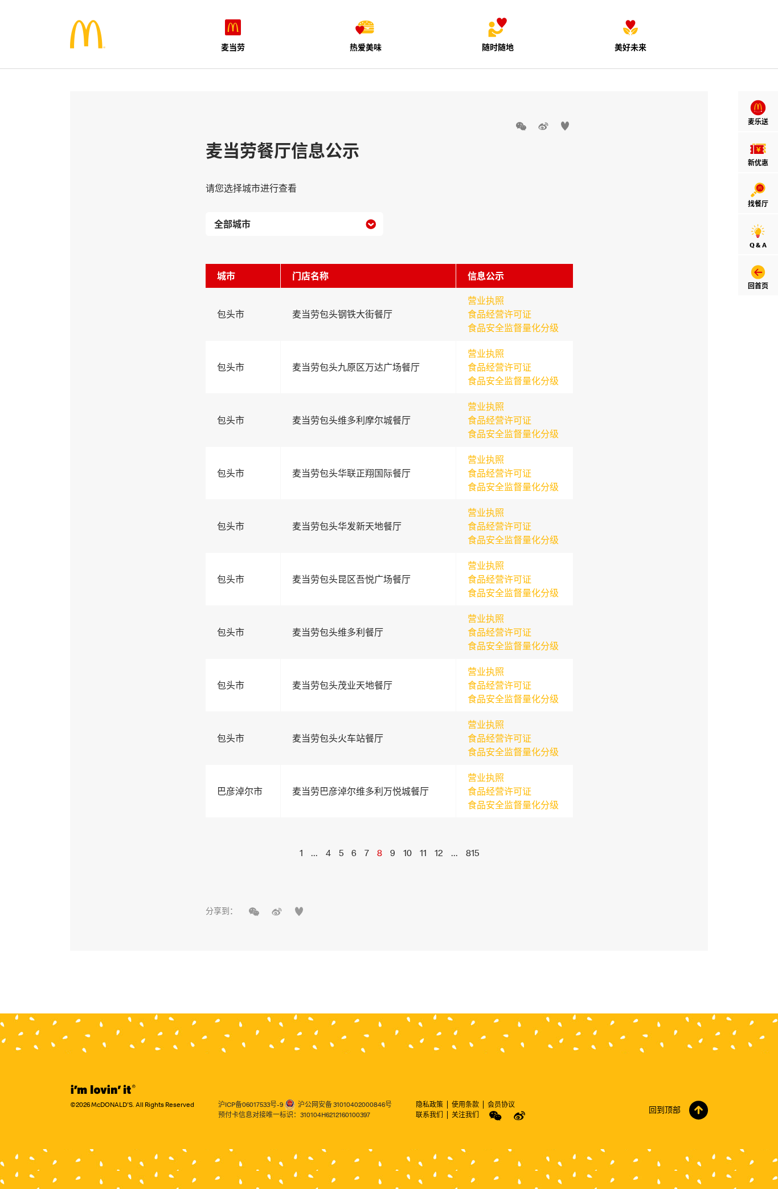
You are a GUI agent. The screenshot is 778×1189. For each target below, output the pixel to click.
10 (407, 852)
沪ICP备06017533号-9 (250, 1104)
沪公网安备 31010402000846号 (345, 1104)
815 (472, 852)
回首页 (758, 286)
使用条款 (465, 1104)
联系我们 (429, 1114)
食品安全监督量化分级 (513, 327)
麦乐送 (758, 121)
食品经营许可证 (499, 314)
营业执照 (486, 300)
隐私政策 (429, 1104)
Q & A (758, 245)
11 (423, 852)
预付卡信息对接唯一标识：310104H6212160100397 (294, 1114)
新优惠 (758, 162)
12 (439, 852)
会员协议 (501, 1104)
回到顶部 (665, 1110)
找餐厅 (758, 203)
